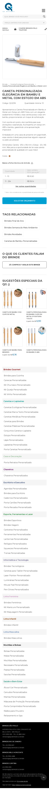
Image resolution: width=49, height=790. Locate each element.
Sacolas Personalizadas (14, 674)
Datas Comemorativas (23, 785)
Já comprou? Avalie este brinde (24, 265)
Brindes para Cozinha (14, 376)
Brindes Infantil (11, 625)
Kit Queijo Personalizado (15, 390)
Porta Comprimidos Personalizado (20, 706)
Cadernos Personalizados (16, 498)
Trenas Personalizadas (14, 553)
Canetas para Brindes (14, 421)
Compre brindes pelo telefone (28, 29)
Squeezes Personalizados (16, 548)
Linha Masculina (11, 632)
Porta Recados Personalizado (18, 507)
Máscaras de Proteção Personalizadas (21, 701)
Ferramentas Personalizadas (17, 534)
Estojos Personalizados (14, 435)
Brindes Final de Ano (14, 221)
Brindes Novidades (13, 234)
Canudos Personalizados (15, 692)
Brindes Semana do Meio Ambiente (21, 228)
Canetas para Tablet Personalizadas (20, 571)
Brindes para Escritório (14, 493)
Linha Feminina (11, 596)
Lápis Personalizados (13, 440)
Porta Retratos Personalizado (18, 462)
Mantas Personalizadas (14, 697)
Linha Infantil (10, 619)
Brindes (4, 84)
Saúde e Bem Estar (13, 681)
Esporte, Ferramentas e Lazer (18, 514)
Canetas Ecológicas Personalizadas (20, 407)
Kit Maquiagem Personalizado (18, 612)
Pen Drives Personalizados (16, 589)
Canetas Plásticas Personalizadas (19, 426)
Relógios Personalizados (15, 544)
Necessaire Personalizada (16, 665)
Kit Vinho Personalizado (15, 394)
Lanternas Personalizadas (16, 539)
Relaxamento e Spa (13, 715)
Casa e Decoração (13, 456)
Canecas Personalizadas (15, 380)
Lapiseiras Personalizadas (15, 445)
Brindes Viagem (11, 525)
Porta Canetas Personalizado (17, 449)
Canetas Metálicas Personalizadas (19, 417)
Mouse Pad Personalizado (16, 585)
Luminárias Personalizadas (16, 580)
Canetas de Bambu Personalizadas (20, 241)
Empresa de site (22, 781)
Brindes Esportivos (12, 520)
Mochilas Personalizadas (15, 660)
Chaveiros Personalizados (16, 475)
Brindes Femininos (12, 602)
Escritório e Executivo (14, 482)
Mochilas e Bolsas (12, 645)
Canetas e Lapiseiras (14, 401)
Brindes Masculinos (13, 638)
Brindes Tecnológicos (14, 566)
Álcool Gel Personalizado (15, 687)
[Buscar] (44, 16)
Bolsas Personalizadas (14, 651)
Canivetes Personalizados (16, 530)
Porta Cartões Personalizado (17, 503)
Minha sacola (5, 29)
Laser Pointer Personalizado (17, 575)
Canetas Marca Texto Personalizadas (21, 412)
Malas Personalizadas (14, 656)
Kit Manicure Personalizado (17, 607)
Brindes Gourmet (12, 369)
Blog (13, 785)
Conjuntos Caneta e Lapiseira (17, 431)
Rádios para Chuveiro (14, 711)
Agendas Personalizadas (15, 489)
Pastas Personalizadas (14, 670)
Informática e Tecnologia (16, 560)
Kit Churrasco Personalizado (17, 385)
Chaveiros (8, 469)
